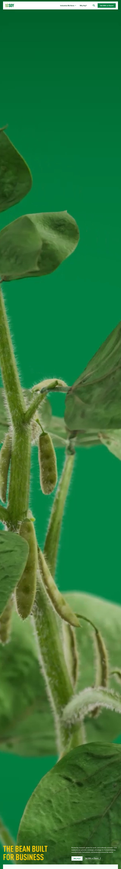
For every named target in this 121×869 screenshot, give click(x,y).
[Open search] (94, 5)
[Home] (9, 5)
